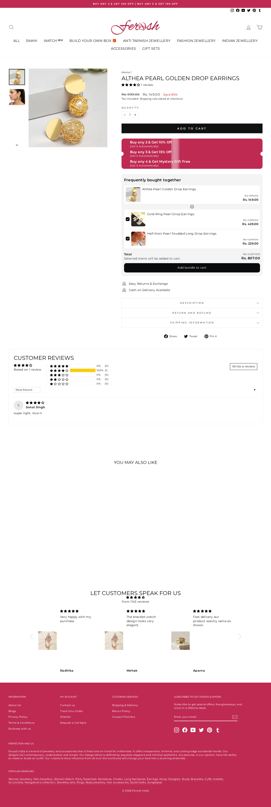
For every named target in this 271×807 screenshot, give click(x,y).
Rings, (81, 782)
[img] (35, 403)
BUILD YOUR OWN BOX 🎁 (93, 41)
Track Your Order (71, 711)
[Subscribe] (235, 717)
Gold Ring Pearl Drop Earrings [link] (170, 214)
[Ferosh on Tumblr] (217, 730)
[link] (133, 194)
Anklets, (218, 779)
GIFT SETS (151, 49)
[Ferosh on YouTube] (193, 730)
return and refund (192, 312)
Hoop (163, 779)
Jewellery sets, (67, 782)
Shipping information (192, 322)
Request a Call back (73, 722)
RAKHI (31, 41)
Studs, (186, 779)
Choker (118, 779)
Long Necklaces (134, 779)
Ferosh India (16, 751)
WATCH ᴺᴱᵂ (53, 41)
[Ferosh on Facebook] (184, 730)
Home (126, 72)
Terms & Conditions (21, 722)
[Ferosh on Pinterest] (209, 730)
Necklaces (105, 779)
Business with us (19, 728)
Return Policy (121, 711)
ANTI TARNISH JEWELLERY (147, 41)
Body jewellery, (96, 782)
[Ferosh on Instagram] (176, 730)
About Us (14, 705)
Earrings (152, 779)
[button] (131, 85)
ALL (16, 41)
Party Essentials (86, 779)
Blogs (12, 711)
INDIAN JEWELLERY (240, 41)
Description (192, 302)
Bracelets (197, 779)
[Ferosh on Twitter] (201, 730)
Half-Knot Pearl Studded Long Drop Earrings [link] (182, 233)
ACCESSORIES (123, 49)
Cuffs (208, 779)
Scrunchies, (16, 782)
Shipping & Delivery (125, 705)
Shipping (146, 98)
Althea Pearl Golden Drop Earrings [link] (169, 189)
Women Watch (64, 779)
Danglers (174, 779)
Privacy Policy (18, 716)
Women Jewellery (20, 779)
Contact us (67, 705)
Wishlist (65, 716)
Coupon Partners (123, 716)
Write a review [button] (243, 366)
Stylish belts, (138, 782)
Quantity (130, 107)
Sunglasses (154, 782)
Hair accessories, (118, 782)
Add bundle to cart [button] (191, 267)
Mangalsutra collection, (41, 782)
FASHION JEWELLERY (196, 41)
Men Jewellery (43, 779)
